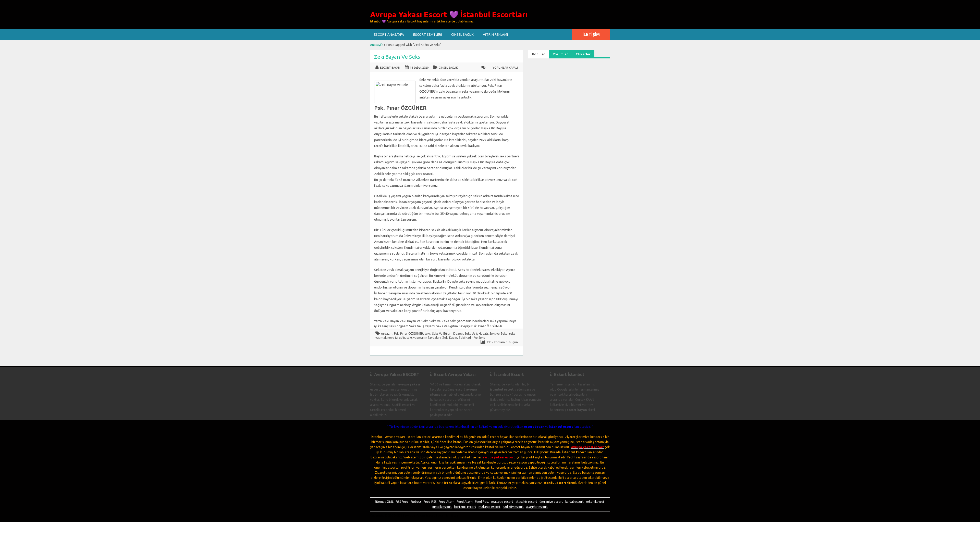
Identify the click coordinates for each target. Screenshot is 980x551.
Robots (416, 501)
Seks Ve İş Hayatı (476, 333)
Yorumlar (560, 54)
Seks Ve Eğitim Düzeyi (447, 333)
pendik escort (442, 506)
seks (428, 333)
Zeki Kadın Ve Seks (472, 337)
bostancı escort (465, 506)
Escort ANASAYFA (389, 34)
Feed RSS (430, 501)
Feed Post (482, 501)
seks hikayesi (595, 501)
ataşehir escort (526, 501)
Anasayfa (376, 44)
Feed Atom (447, 501)
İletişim (591, 34)
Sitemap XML (384, 501)
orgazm (387, 333)
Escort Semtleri (427, 34)
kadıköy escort (513, 506)
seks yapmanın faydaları (424, 337)
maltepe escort (502, 501)
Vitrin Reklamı (495, 34)
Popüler (538, 54)
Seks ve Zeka (498, 333)
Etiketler (583, 54)
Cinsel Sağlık (462, 34)
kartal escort (574, 501)
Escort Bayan (390, 67)
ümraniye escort (551, 501)
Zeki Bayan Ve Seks (397, 57)
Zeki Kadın (449, 337)
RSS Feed (402, 501)
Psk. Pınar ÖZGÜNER (408, 333)
